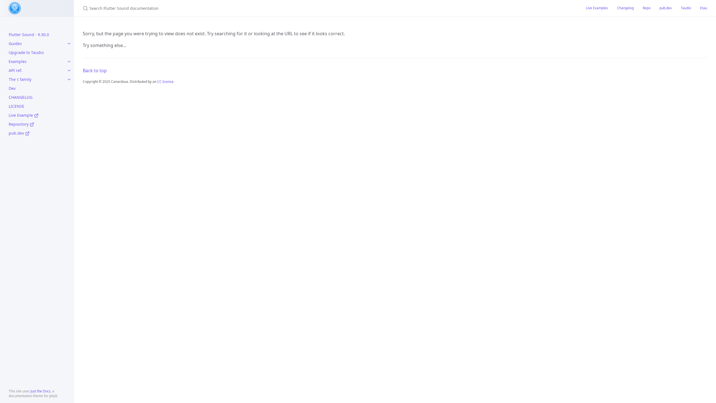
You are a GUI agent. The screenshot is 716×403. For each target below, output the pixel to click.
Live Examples (597, 8)
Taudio (686, 8)
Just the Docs (40, 391)
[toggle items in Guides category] (69, 43)
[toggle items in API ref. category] (69, 70)
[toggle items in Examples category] (69, 61)
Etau (703, 8)
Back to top (95, 70)
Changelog (625, 8)
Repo (647, 8)
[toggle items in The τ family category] (69, 79)
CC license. (165, 81)
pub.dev (666, 8)
